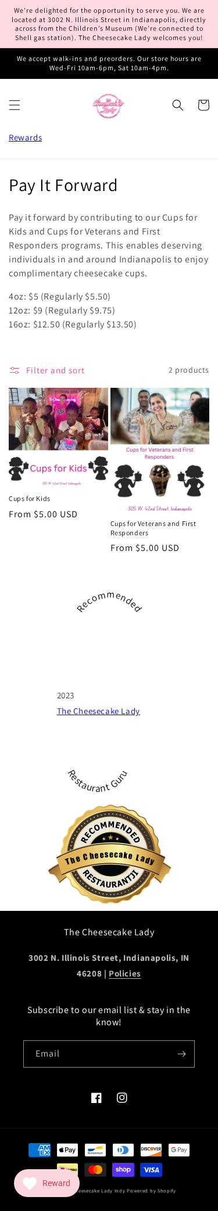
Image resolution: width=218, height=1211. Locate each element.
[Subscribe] (181, 1054)
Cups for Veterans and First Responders (153, 528)
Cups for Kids (30, 498)
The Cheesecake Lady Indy (94, 1190)
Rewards (25, 137)
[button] (14, 105)
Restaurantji (118, 870)
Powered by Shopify (151, 1190)
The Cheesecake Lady (98, 710)
